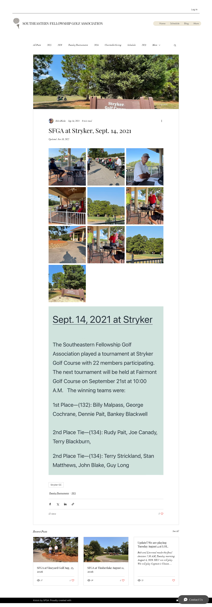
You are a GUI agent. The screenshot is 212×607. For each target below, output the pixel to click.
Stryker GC (56, 485)
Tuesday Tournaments (78, 45)
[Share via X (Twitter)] (57, 504)
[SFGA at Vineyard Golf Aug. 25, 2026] (55, 549)
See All (176, 531)
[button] (175, 45)
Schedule (131, 45)
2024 (96, 45)
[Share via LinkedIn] (65, 504)
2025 (49, 45)
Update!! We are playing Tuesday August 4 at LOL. (153, 544)
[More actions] (161, 121)
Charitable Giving (113, 45)
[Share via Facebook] (50, 504)
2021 (74, 493)
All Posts (37, 45)
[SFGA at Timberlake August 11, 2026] (106, 549)
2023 (144, 45)
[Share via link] (72, 504)
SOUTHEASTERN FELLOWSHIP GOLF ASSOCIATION (63, 23)
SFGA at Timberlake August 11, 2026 (105, 569)
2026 (60, 45)
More (154, 45)
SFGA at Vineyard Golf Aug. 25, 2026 (55, 569)
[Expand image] (67, 167)
